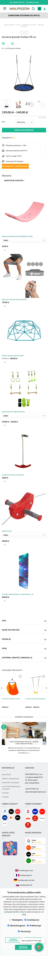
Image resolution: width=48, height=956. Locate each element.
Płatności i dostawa (10, 782)
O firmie (5, 797)
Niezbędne (17, 919)
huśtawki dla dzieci (29, 25)
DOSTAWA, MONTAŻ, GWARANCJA (17, 657)
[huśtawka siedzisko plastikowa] (35, 685)
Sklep (18, 25)
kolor (3, 121)
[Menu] (4, 9)
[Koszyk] (39, 9)
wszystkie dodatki (14, 180)
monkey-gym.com (26, 870)
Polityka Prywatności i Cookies (11, 788)
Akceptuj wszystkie (23, 947)
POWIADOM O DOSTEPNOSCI (15, 166)
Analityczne (33, 919)
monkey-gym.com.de (26, 880)
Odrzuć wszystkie (13, 940)
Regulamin (6, 774)
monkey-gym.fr (26, 875)
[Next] (42, 73)
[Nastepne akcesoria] (4, 607)
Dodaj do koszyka (24, 130)
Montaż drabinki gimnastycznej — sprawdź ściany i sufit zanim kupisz (24, 743)
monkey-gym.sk (26, 885)
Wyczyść (42, 118)
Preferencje (35, 925)
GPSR (4, 648)
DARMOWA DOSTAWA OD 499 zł (24, 15)
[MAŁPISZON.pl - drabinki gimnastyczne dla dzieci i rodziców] (20, 9)
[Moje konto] (44, 8)
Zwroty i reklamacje (10, 778)
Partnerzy (26, 931)
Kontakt (5, 793)
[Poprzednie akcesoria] (4, 186)
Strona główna (9, 25)
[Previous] (6, 73)
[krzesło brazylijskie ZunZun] (12, 685)
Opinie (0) (6, 639)
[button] (24, 145)
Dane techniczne (10, 630)
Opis (4, 621)
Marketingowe (17, 925)
